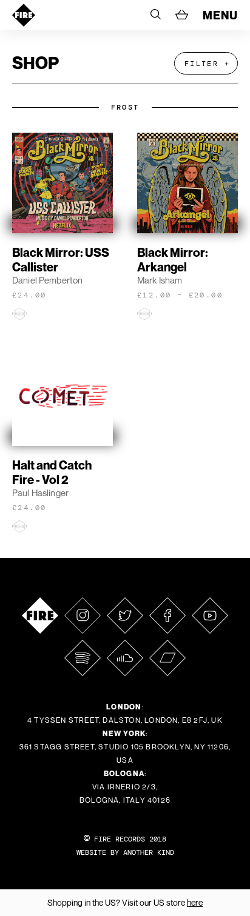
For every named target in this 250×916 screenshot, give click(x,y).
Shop (35, 63)
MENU (220, 15)
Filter (201, 63)
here (195, 902)
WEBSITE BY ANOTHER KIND (125, 852)
